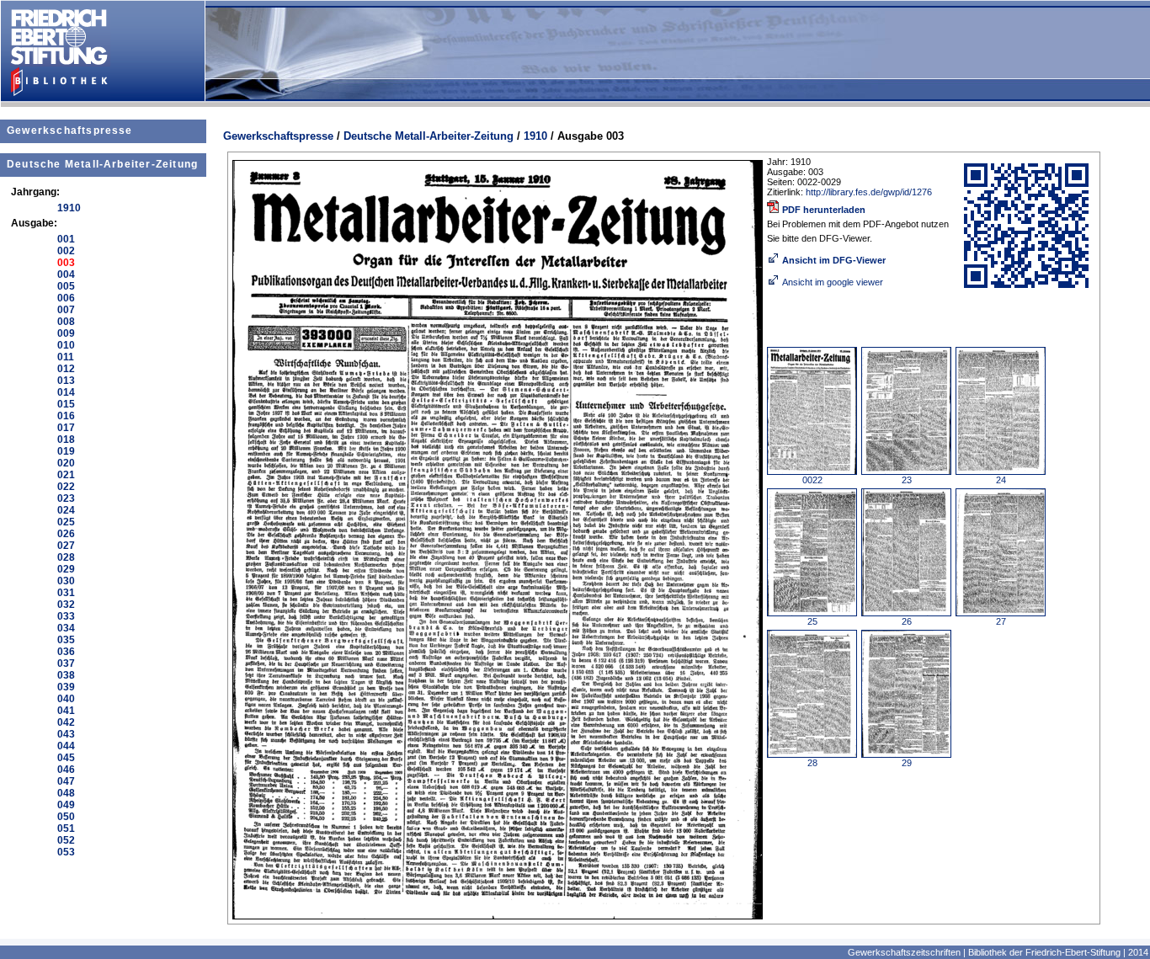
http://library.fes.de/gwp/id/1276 (869, 192)
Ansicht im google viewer (832, 282)
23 (907, 480)
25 (812, 621)
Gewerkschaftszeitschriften (904, 952)
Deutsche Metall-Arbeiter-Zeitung (102, 164)
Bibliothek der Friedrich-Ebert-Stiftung (1044, 952)
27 (1001, 621)
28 (812, 763)
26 (907, 621)
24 (1001, 480)
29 (907, 763)
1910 (535, 136)
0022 (812, 480)
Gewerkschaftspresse (70, 130)
